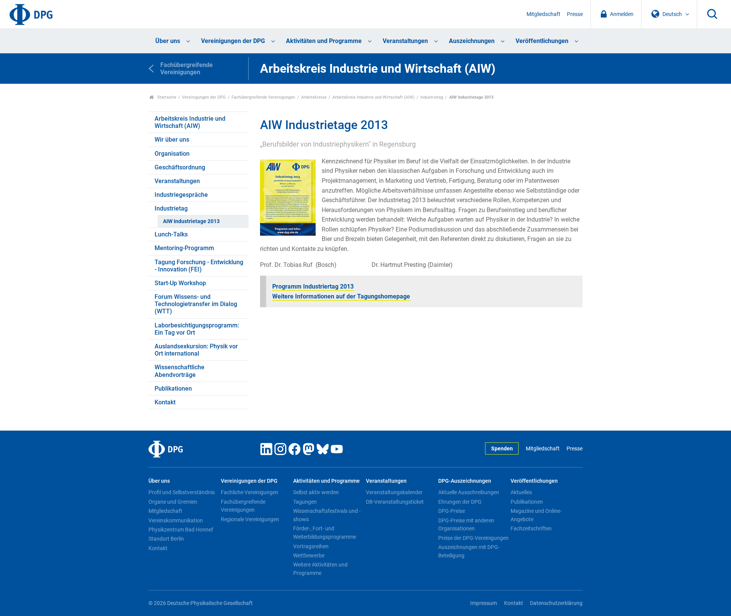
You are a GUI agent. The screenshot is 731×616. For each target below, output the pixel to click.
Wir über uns (172, 139)
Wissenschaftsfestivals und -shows (327, 515)
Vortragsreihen (311, 546)
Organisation (172, 153)
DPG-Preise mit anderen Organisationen (466, 524)
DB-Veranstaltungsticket (395, 502)
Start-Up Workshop (180, 283)
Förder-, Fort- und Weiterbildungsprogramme (324, 532)
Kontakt (165, 402)
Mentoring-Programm (184, 248)
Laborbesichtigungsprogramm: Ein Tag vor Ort (197, 329)
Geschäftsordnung (180, 167)
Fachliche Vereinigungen (249, 492)
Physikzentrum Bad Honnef (180, 530)
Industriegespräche (181, 194)
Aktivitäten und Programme (324, 41)
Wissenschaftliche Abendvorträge (179, 371)
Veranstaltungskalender (394, 492)
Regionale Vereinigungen (250, 519)
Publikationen (173, 388)
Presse (575, 14)
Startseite (166, 97)
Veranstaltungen (405, 41)
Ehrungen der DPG (460, 502)
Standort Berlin (166, 539)
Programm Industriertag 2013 (313, 286)
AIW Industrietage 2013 (191, 221)
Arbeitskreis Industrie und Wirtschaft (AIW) (373, 97)
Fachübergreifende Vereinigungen (263, 97)
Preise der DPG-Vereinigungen (473, 538)
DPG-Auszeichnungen (464, 481)
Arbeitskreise (314, 97)
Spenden (502, 448)
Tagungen (305, 502)
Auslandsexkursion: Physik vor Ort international (196, 350)
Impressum (483, 603)
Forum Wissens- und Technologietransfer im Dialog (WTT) (196, 304)
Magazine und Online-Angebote (536, 515)
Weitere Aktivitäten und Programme (320, 569)
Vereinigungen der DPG (233, 41)
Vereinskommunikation (175, 520)
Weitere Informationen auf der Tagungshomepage (341, 296)
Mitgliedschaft (543, 14)
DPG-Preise (451, 511)
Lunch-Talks (171, 234)
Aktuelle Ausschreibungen (468, 492)
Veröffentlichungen (542, 41)
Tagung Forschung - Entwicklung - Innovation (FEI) (199, 266)
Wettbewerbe (308, 555)
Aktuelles (521, 492)
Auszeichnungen (472, 41)
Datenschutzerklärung (556, 603)
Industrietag (431, 97)
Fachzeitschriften (531, 528)
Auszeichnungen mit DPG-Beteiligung (469, 551)
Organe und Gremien (172, 502)
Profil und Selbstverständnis (181, 492)
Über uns (167, 41)
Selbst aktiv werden (316, 492)
